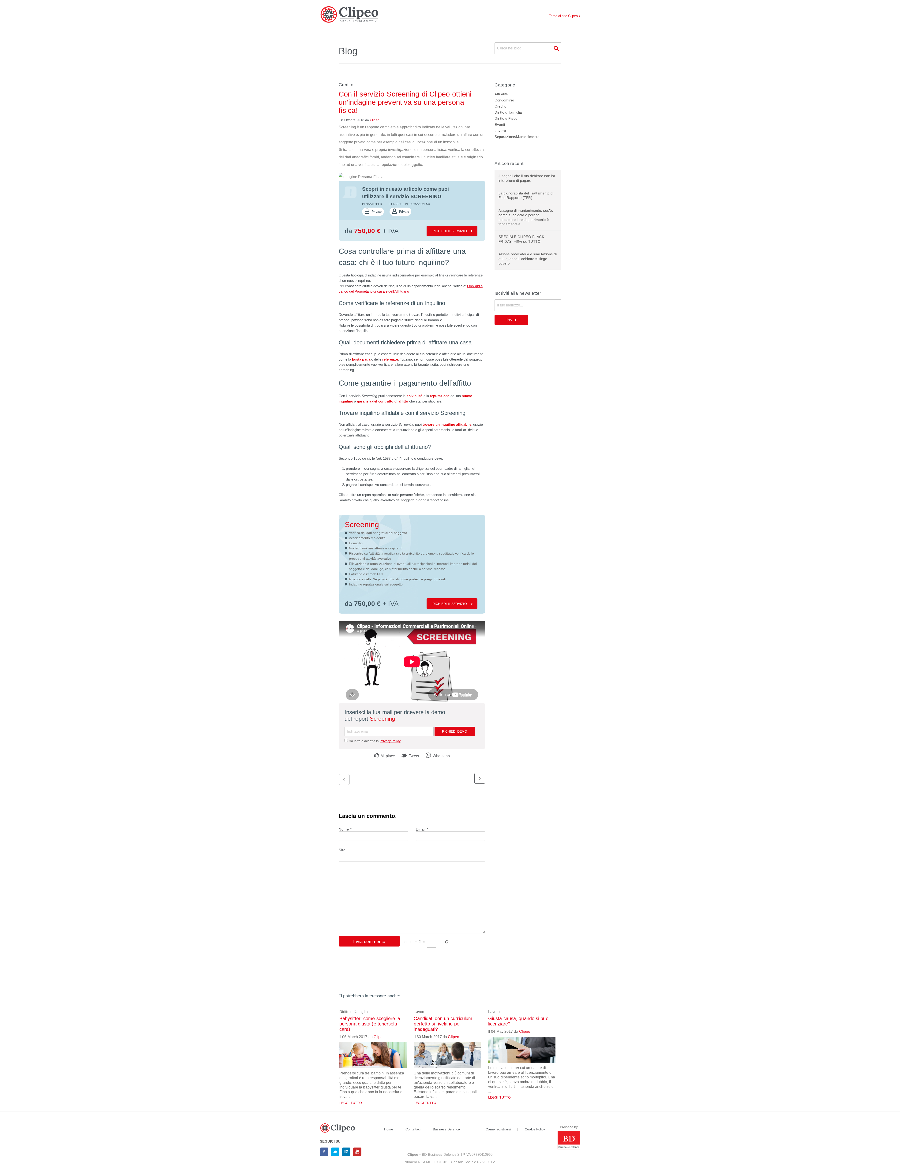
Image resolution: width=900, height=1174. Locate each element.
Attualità (501, 94)
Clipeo (374, 120)
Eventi (500, 125)
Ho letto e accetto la (375, 741)
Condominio (504, 100)
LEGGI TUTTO (350, 1103)
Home (388, 1129)
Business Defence (446, 1129)
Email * (422, 829)
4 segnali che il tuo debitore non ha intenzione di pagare (527, 178)
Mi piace (387, 756)
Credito (346, 84)
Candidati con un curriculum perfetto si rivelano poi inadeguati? (443, 1024)
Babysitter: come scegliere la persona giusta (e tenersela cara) (369, 1024)
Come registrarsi (498, 1129)
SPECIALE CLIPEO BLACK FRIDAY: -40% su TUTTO (521, 239)
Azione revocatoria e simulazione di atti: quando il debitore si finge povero (528, 258)
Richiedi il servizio (449, 231)
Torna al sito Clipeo (564, 16)
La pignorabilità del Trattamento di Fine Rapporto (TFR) (526, 195)
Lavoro (500, 131)
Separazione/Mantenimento (517, 137)
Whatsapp (441, 756)
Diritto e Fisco (506, 118)
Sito (342, 850)
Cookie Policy (535, 1129)
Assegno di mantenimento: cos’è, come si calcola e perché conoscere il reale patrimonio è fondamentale (526, 217)
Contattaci (413, 1129)
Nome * (345, 829)
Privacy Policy (390, 741)
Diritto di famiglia (508, 112)
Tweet (413, 756)
